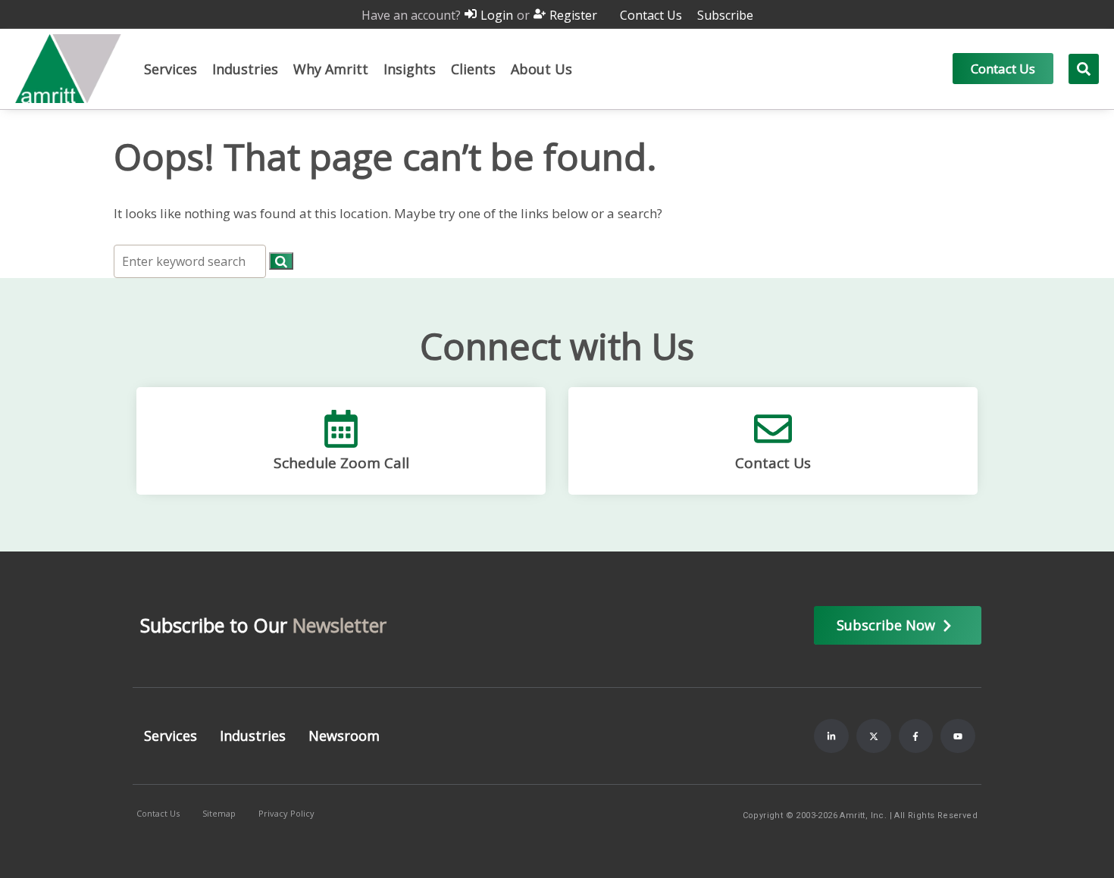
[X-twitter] (873, 736)
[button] (170, 69)
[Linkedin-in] (831, 736)
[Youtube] (957, 736)
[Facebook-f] (916, 736)
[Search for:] (191, 261)
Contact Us (773, 463)
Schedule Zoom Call (341, 463)
